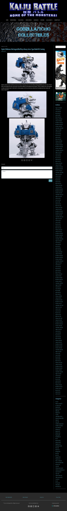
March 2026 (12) (58, 117)
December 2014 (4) (58, 366)
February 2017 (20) (58, 318)
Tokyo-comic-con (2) (58, 477)
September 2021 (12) (59, 216)
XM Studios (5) (58, 486)
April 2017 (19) (58, 314)
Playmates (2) (57, 458)
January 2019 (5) (58, 275)
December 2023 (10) (59, 166)
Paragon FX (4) (57, 457)
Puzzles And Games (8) (59, 462)
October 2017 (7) (58, 303)
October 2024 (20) (58, 148)
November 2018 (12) (59, 279)
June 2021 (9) (57, 222)
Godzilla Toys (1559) (59, 425)
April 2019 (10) (58, 270)
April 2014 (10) (58, 381)
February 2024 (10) (58, 163)
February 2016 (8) (58, 340)
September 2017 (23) (59, 305)
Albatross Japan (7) (58, 403)
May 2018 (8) (57, 290)
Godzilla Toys (3, 51)
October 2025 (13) (58, 126)
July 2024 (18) (58, 154)
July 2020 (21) (58, 242)
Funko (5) (57, 420)
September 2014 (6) (59, 371)
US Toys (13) (57, 482)
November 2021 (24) (59, 213)
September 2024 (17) (59, 150)
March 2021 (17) (58, 227)
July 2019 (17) (58, 264)
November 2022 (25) (59, 190)
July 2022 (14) (58, 198)
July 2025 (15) (58, 131)
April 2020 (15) (58, 248)
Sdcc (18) (57, 466)
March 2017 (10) (58, 316)
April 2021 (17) (58, 226)
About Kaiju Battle (9, 497)
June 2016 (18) (58, 333)
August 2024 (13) (58, 152)
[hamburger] (4, 2)
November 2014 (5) (58, 368)
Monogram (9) (57, 451)
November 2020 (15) (59, 235)
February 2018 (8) (58, 296)
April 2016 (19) (58, 336)
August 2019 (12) (58, 262)
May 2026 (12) (58, 113)
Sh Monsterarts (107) (59, 468)
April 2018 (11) (58, 292)
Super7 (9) (57, 473)
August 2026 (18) (58, 107)
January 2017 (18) (58, 320)
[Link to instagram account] (36, 506)
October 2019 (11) (58, 259)
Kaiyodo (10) (57, 431)
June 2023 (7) (57, 178)
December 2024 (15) (59, 144)
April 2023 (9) (57, 181)
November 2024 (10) (59, 146)
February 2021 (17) (58, 229)
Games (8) (57, 422)
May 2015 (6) (57, 357)
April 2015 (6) (57, 358)
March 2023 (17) (58, 183)
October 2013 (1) (58, 388)
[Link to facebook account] (29, 506)
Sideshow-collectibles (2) (59, 470)
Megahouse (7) (58, 444)
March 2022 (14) (58, 205)
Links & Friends (25, 497)
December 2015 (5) (58, 344)
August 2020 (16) (58, 240)
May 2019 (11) (58, 268)
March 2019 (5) (58, 272)
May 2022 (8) (57, 202)
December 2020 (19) (59, 233)
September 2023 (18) (59, 172)
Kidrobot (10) (57, 433)
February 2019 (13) (58, 274)
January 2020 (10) (58, 253)
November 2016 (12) (59, 323)
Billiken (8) (57, 410)
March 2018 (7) (58, 294)
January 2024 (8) (58, 165)
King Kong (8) (57, 434)
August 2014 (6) (58, 373)
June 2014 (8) (57, 377)
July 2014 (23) (58, 375)
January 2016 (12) (58, 342)
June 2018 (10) (58, 288)
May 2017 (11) (58, 312)
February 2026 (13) (58, 118)
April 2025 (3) (57, 137)
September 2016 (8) (59, 327)
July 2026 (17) (58, 109)
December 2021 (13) (59, 211)
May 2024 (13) (58, 157)
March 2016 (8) (58, 338)
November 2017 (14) (59, 301)
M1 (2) (56, 438)
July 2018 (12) (58, 286)
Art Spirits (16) (58, 405)
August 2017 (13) (58, 307)
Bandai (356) (57, 407)
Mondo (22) (57, 449)
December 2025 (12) (59, 122)
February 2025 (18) (58, 141)
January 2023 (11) (58, 187)
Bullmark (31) (57, 412)
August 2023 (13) (58, 174)
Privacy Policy (58, 497)
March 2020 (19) (58, 250)
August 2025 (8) (58, 130)
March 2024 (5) (58, 161)
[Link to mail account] (38, 506)
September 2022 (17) (59, 194)
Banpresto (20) (58, 409)
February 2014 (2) (58, 384)
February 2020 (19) (58, 251)
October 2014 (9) (58, 370)
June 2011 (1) (57, 394)
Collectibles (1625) (58, 416)
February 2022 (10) (58, 207)
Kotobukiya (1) (58, 436)
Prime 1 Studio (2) (58, 460)
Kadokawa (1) (57, 429)
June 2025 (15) (58, 133)
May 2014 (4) (57, 379)
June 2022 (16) (58, 200)
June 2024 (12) (58, 155)
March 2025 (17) (58, 139)
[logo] (33, 9)
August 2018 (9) (58, 285)
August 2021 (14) (58, 218)
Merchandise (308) (58, 446)
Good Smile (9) (58, 427)
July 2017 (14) (58, 309)
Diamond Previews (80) (59, 418)
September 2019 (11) (59, 261)
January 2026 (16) (58, 120)
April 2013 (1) (57, 392)
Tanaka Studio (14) (58, 475)
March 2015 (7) (58, 360)
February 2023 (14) (58, 185)
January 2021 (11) (58, 231)
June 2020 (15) (58, 244)
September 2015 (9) (59, 349)
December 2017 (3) (58, 299)
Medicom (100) (58, 442)
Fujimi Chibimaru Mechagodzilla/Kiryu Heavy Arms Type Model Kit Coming (23, 49)
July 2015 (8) (57, 353)
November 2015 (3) (58, 346)
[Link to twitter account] (31, 506)
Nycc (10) (57, 455)
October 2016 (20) (58, 325)
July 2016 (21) (58, 331)
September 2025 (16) (59, 128)
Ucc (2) (56, 481)
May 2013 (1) (57, 390)
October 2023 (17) (58, 170)
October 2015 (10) (58, 347)
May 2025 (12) (58, 135)
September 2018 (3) (59, 283)
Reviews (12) (57, 464)
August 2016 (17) (58, 329)
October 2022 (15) (58, 192)
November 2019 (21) (59, 257)
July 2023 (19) (58, 176)
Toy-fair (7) (57, 479)
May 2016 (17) (58, 334)
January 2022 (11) (58, 209)
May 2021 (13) (58, 224)
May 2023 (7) (57, 179)
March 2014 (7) (58, 382)
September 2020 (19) (59, 238)
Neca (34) (57, 453)
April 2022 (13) (58, 203)
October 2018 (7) (58, 281)
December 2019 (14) (59, 255)
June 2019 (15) (58, 266)
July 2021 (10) (58, 220)
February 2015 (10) (58, 362)
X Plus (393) (57, 484)
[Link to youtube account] (33, 506)
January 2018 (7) (58, 298)
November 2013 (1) (58, 386)
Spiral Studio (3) (58, 471)
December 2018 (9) (58, 277)
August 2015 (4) (58, 351)
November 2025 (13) (59, 124)
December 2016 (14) (59, 322)
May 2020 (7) (57, 246)
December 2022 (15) (59, 189)
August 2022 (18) (58, 196)
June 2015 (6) (57, 355)
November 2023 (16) (59, 168)
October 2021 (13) (58, 214)
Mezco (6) (57, 447)
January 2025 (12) (58, 142)
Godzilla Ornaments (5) (59, 423)
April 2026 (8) (57, 115)
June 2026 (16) (58, 111)
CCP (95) (56, 414)
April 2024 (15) (58, 159)
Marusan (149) (57, 440)
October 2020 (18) (58, 237)
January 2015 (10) (58, 364)
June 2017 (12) (58, 310)
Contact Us (42, 497)
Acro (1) (56, 401)
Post (50, 180)
